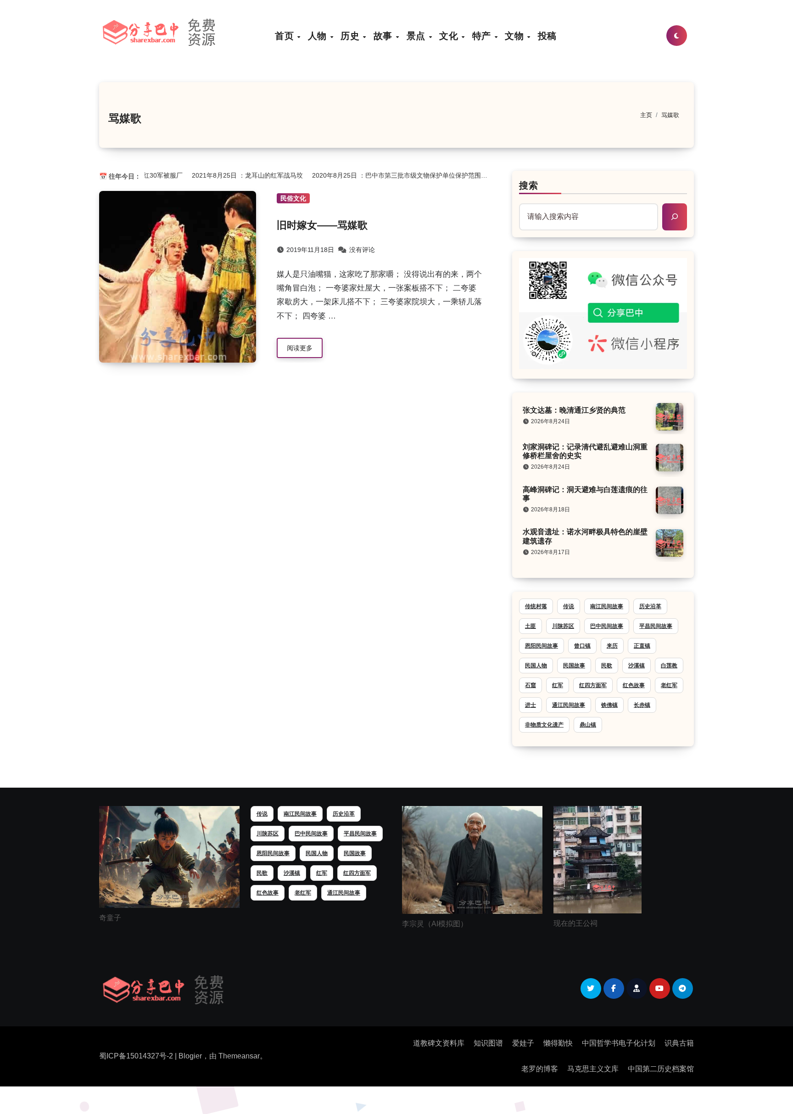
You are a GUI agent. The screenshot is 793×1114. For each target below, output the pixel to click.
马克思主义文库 (593, 1069)
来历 (612, 646)
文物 (515, 35)
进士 (530, 705)
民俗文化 (293, 198)
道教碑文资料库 (438, 1043)
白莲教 (669, 665)
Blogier (190, 1056)
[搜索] (674, 216)
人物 (318, 35)
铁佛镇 (609, 705)
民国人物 (536, 665)
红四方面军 (593, 685)
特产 (483, 35)
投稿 (547, 35)
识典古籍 (679, 1043)
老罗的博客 (539, 1069)
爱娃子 (523, 1043)
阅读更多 (300, 348)
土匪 (530, 626)
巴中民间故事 (606, 626)
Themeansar (239, 1056)
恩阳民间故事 (541, 646)
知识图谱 (488, 1043)
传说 (568, 606)
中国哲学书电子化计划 (618, 1043)
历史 (351, 35)
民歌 (606, 665)
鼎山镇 (588, 725)
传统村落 (536, 606)
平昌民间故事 (655, 626)
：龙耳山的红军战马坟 (234, 175)
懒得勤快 (558, 1043)
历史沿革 (650, 606)
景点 (417, 35)
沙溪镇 (636, 665)
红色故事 (634, 685)
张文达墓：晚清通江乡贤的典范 (574, 410)
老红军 (669, 685)
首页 (285, 35)
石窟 (530, 685)
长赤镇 (642, 705)
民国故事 (574, 665)
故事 (384, 35)
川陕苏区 (563, 626)
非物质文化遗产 (544, 725)
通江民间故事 (568, 705)
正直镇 (642, 646)
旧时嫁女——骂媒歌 (322, 225)
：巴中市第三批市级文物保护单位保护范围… (386, 175)
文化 (450, 35)
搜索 (528, 185)
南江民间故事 (606, 606)
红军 (557, 685)
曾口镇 (582, 646)
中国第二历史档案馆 (661, 1069)
